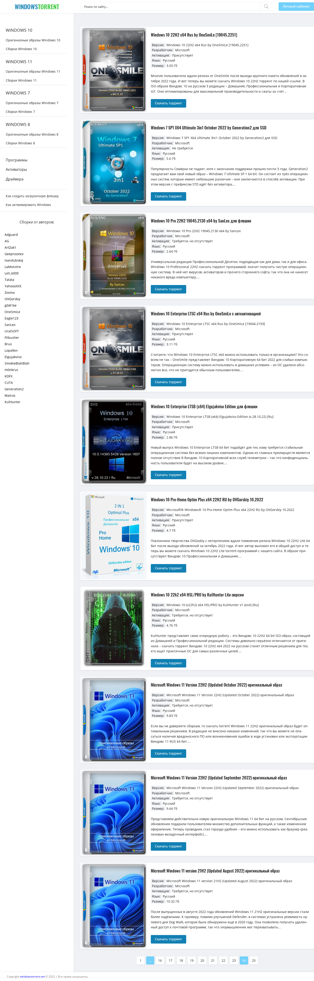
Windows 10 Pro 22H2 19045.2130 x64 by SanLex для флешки (201, 221)
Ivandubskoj (14, 260)
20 (202, 960)
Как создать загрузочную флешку (32, 196)
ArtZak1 (10, 247)
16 (160, 960)
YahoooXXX (13, 286)
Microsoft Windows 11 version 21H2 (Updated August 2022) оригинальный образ (215, 871)
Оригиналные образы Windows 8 (32, 134)
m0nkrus (11, 370)
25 (254, 960)
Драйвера (14, 179)
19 (192, 960)
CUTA (9, 382)
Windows (37, 6)
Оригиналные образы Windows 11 (33, 71)
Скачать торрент (168, 103)
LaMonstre (13, 267)
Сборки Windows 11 (21, 80)
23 (234, 960)
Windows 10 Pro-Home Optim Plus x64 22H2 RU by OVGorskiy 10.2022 (207, 499)
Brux (8, 344)
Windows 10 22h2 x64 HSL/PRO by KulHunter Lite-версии (197, 595)
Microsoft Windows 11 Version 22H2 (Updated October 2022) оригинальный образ (216, 685)
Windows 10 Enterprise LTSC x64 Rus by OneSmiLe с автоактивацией (206, 314)
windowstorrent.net (32, 976)
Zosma (10, 292)
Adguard (11, 234)
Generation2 (14, 389)
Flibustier (12, 337)
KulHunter (12, 402)
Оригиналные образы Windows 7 (32, 103)
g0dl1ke (11, 305)
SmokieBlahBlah (17, 363)
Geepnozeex (14, 254)
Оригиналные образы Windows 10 (33, 40)
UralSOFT (12, 331)
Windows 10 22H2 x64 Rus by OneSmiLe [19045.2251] (194, 35)
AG (7, 241)
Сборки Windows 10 (21, 49)
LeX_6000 (12, 273)
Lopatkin (11, 350)
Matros (10, 395)
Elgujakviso (13, 357)
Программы (16, 160)
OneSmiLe (12, 312)
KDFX (8, 376)
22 (223, 960)
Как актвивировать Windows (28, 204)
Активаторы (16, 169)
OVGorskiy (12, 299)
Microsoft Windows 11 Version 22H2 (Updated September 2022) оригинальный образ (219, 778)
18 (181, 960)
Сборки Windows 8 (20, 143)
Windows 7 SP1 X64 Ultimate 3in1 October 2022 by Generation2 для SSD (208, 128)
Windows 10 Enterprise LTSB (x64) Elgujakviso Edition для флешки (204, 406)
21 (213, 960)
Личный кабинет (296, 7)
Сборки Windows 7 (20, 111)
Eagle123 (11, 318)
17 (170, 960)
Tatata (9, 279)
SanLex (10, 324)
